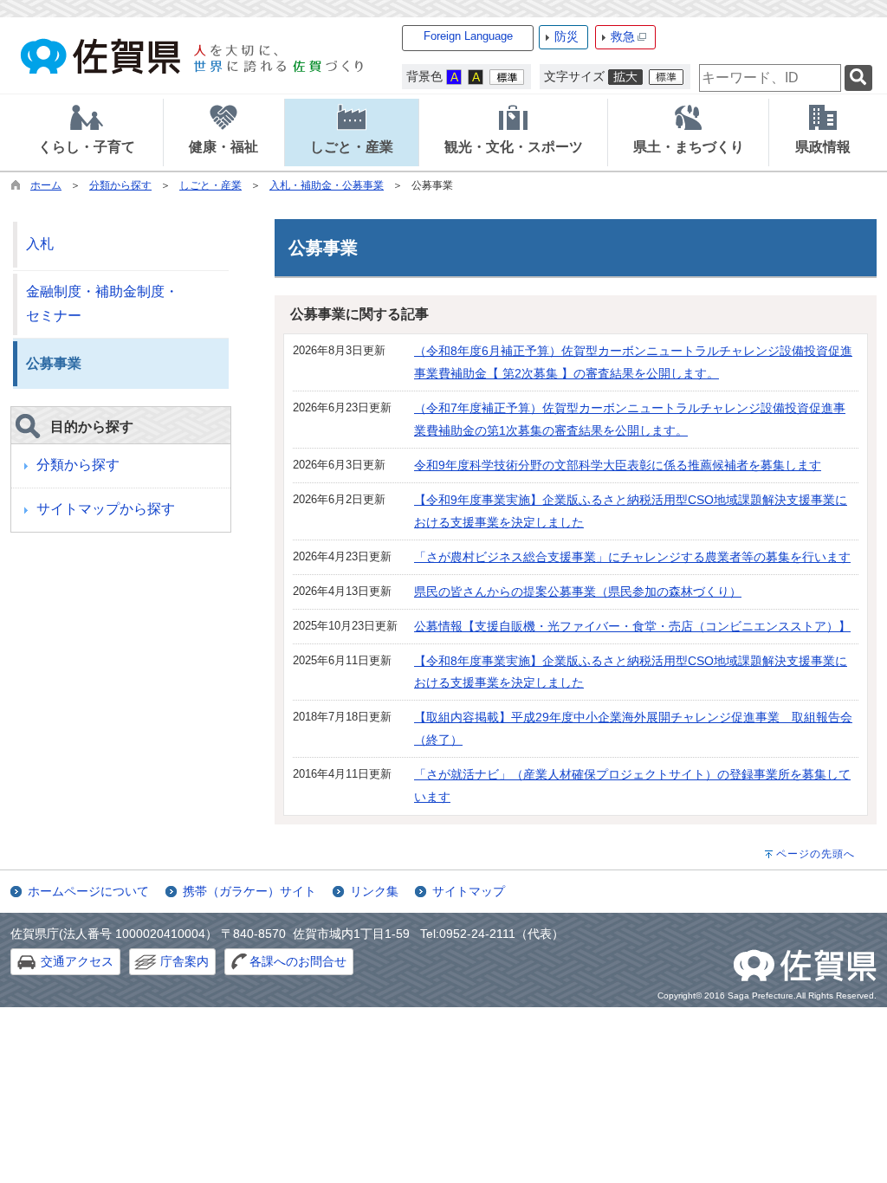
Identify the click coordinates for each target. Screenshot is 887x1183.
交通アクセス (77, 961)
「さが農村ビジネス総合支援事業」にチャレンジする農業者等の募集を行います (632, 557)
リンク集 (374, 891)
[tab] (86, 132)
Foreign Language (468, 35)
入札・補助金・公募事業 (326, 185)
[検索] (858, 78)
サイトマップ (468, 891)
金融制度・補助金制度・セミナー (102, 304)
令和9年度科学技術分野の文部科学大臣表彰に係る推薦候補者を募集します (617, 465)
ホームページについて (88, 891)
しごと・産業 (210, 185)
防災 (566, 36)
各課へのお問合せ (297, 961)
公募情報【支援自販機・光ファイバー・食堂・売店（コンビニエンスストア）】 (632, 626)
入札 (40, 243)
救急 (623, 36)
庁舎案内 (184, 961)
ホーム (46, 185)
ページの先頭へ (815, 854)
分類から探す (120, 185)
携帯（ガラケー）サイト (249, 891)
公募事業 (53, 363)
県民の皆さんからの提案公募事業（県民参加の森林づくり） (577, 591)
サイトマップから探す (105, 508)
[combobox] (770, 78)
